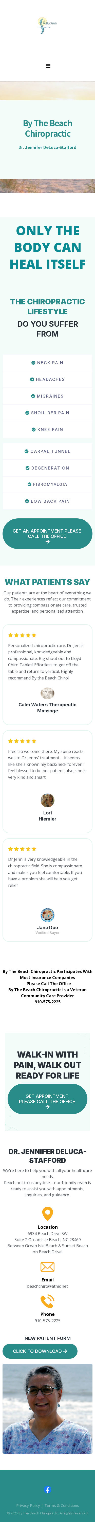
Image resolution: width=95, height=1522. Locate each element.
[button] (47, 66)
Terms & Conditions (61, 1505)
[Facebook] (47, 1489)
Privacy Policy (28, 1505)
